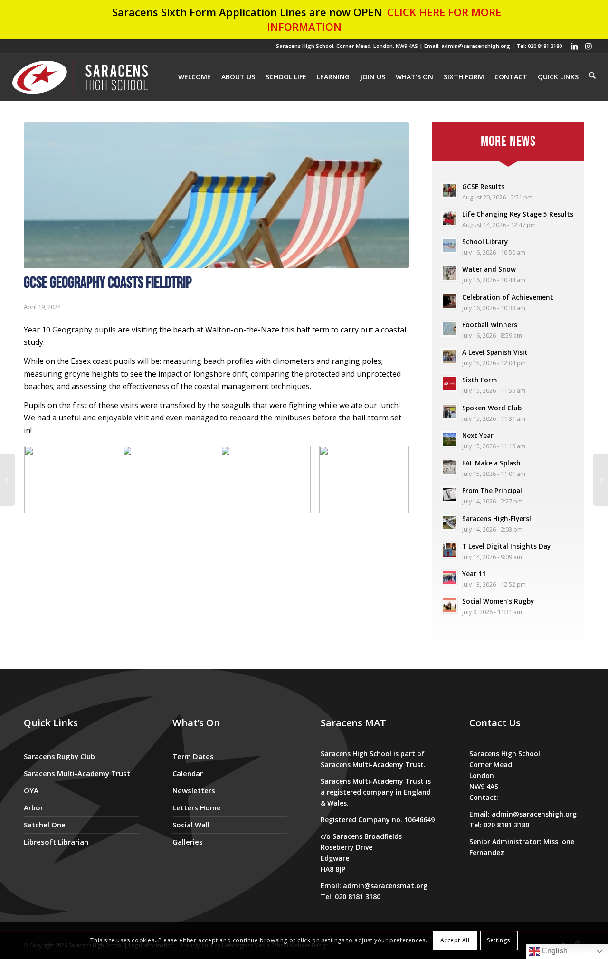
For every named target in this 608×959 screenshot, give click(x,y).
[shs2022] (80, 77)
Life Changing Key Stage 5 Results (517, 213)
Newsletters (193, 790)
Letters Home (196, 807)
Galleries (187, 841)
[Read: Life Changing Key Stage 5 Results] (449, 218)
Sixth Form (479, 379)
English (554, 951)
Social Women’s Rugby (498, 601)
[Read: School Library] (449, 245)
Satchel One (45, 824)
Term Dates (193, 756)
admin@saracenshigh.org (534, 813)
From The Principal (492, 490)
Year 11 (474, 573)
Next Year (478, 435)
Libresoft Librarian (56, 841)
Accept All (455, 940)
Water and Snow (489, 269)
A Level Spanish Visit (495, 352)
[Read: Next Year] (449, 439)
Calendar (187, 773)
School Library (485, 241)
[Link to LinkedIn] (574, 46)
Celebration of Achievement (507, 297)
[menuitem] (592, 76)
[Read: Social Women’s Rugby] (449, 605)
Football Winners (489, 324)
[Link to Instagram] (588, 46)
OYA (31, 790)
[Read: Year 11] (449, 577)
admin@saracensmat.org (385, 885)
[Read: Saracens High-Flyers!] (449, 522)
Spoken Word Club (492, 407)
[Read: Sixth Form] (449, 383)
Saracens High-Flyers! (496, 518)
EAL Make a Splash (491, 462)
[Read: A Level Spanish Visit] (449, 356)
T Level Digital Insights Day (506, 546)
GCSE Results (483, 186)
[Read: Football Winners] (449, 328)
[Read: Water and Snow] (449, 273)
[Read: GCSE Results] (449, 190)
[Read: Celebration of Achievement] (449, 301)
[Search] (592, 76)
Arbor (33, 807)
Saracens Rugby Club (59, 756)
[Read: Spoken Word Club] (449, 411)
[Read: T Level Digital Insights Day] (449, 550)
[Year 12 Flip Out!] (600, 480)
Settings (498, 940)
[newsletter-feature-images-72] (216, 195)
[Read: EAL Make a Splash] (449, 466)
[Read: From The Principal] (449, 494)
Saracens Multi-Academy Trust (77, 773)
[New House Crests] (7, 480)
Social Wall (190, 824)
